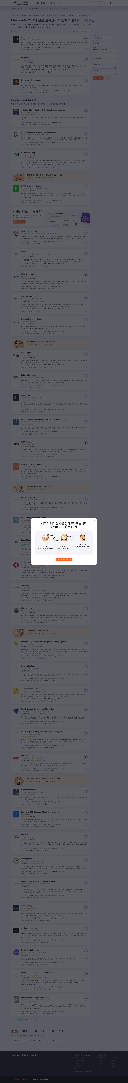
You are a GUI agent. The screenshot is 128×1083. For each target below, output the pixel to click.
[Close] (94, 520)
